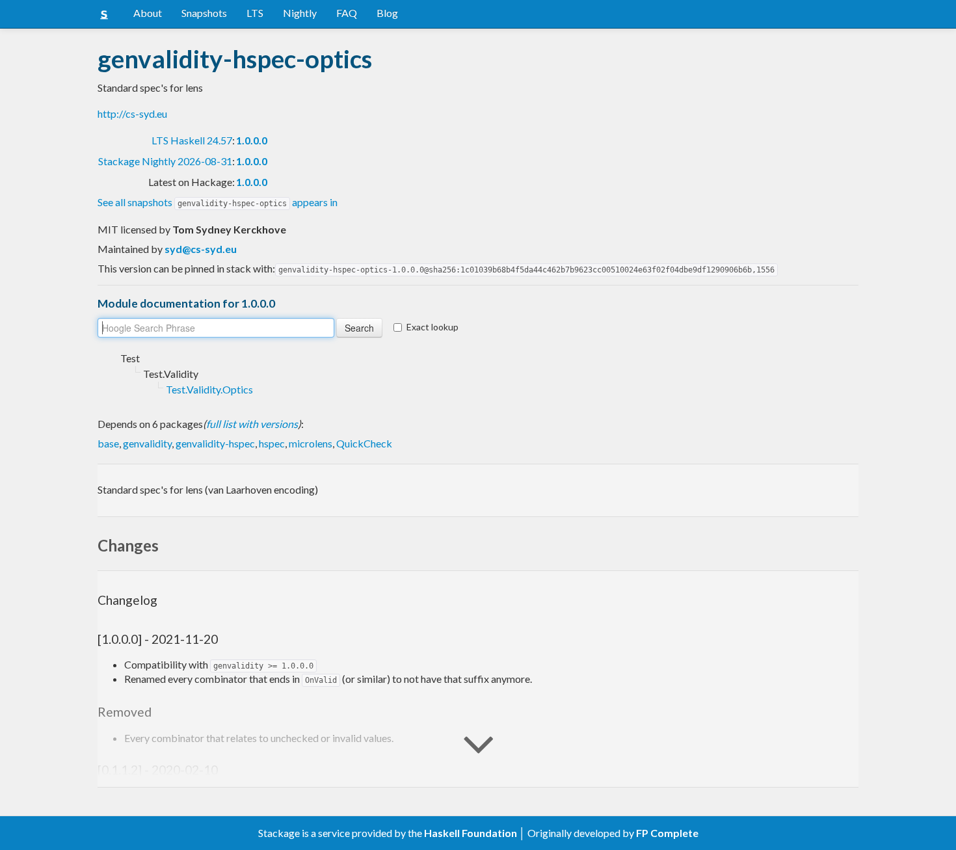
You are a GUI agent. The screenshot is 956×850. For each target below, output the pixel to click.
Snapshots (204, 13)
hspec (272, 443)
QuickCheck (364, 443)
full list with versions (252, 424)
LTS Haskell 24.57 (192, 140)
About (147, 13)
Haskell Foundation (470, 833)
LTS (254, 13)
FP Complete (667, 833)
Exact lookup (432, 326)
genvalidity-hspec (215, 443)
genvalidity (147, 443)
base (108, 443)
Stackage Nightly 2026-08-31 (165, 161)
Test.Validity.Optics (209, 389)
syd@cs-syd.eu (201, 249)
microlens (310, 443)
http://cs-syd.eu (132, 113)
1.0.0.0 (251, 140)
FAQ (346, 13)
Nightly (300, 13)
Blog (387, 13)
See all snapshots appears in (218, 202)
